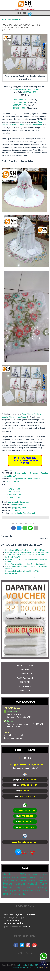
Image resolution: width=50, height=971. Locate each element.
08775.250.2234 (19, 108)
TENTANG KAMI (25, 674)
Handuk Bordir (10, 877)
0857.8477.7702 (26, 821)
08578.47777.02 (19, 105)
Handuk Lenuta (14, 883)
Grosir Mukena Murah (9, 30)
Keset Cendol (26, 888)
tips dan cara (24, 894)
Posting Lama (43, 538)
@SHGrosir (16, 510)
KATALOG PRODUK (25, 665)
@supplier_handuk (19, 508)
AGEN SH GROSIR (16, 874)
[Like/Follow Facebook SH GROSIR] (16, 947)
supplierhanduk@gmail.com (18, 502)
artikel (7, 894)
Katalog (16, 888)
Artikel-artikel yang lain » (41, 578)
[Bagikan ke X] (19, 528)
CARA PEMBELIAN (25, 678)
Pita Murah (37, 887)
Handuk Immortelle (38, 880)
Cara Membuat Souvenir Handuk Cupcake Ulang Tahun (27, 552)
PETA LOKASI (25, 686)
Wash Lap (42, 890)
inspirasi (15, 894)
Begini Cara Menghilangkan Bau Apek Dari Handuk (25, 564)
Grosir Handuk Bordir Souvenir (23, 513)
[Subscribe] (34, 947)
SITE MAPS (25, 690)
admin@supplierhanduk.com (25, 842)
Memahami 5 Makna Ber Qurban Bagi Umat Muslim (25, 550)
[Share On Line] (30, 528)
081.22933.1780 (19, 102)
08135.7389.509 (29, 92)
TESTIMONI (25, 682)
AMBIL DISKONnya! (43, 964)
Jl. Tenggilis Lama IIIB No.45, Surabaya (24, 89)
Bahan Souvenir (40, 875)
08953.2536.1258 (20, 100)
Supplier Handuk (16, 505)
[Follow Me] (22, 947)
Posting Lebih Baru (7, 536)
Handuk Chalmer (27, 877)
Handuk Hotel (19, 880)
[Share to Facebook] (13, 528)
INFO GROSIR (25, 669)
